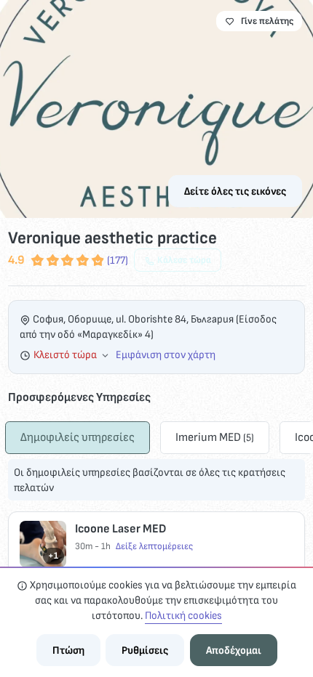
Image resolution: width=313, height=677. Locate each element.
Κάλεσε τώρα (184, 260)
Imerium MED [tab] (214, 437)
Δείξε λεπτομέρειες (154, 546)
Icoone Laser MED (120, 529)
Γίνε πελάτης (267, 21)
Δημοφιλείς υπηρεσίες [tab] (77, 437)
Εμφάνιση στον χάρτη (165, 355)
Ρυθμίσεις (145, 650)
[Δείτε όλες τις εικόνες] (156, 109)
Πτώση (68, 650)
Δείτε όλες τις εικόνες (235, 191)
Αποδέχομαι (233, 650)
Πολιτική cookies (183, 616)
